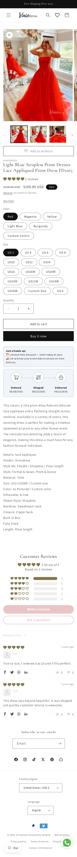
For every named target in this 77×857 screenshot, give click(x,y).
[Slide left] (4, 135)
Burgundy (41, 226)
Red (10, 216)
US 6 (45, 252)
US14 (46, 262)
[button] (8, 15)
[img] (13, 647)
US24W (54, 281)
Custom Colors (19, 236)
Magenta (30, 216)
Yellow (52, 216)
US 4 (28, 252)
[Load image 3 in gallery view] (57, 134)
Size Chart (8, 200)
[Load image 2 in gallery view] (38, 134)
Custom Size (37, 291)
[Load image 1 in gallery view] (19, 134)
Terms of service (40, 841)
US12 (29, 262)
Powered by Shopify (39, 834)
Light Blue (15, 226)
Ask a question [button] (38, 620)
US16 (11, 272)
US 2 (11, 252)
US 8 (62, 252)
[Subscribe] (60, 744)
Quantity (8, 300)
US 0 (60, 291)
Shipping (7, 192)
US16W (30, 272)
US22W (33, 281)
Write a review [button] (38, 609)
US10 (11, 262)
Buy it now (38, 336)
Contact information (40, 847)
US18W (51, 272)
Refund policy (62, 834)
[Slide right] (72, 135)
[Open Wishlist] (57, 15)
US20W (13, 281)
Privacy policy (19, 841)
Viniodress (22, 834)
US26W (13, 291)
